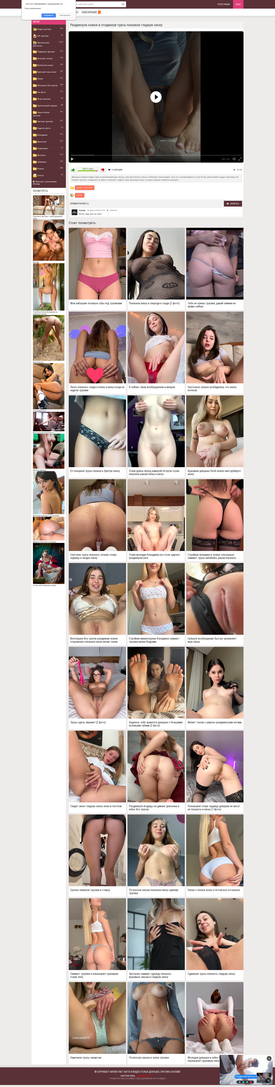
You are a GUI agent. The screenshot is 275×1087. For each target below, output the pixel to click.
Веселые (41, 155)
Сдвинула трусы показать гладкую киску (211, 973)
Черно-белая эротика (41, 114)
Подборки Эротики (46, 52)
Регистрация (224, 4)
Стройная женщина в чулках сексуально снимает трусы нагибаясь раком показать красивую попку (212, 556)
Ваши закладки (91, 12)
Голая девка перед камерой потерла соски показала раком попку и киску (154, 472)
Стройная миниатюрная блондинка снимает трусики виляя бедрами (154, 640)
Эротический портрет (47, 105)
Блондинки (42, 135)
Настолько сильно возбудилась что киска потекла (212, 388)
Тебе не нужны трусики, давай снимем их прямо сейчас (212, 305)
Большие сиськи (44, 58)
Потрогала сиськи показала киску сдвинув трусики (153, 891)
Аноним (82, 210)
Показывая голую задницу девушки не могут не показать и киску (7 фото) (214, 808)
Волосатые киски (45, 65)
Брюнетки (41, 142)
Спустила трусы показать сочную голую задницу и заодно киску (93, 556)
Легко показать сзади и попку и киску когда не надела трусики (97, 388)
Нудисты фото (44, 128)
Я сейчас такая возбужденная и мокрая (152, 387)
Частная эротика (45, 121)
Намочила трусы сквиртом (85, 1057)
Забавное (41, 162)
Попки (40, 78)
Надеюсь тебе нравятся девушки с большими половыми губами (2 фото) (155, 724)
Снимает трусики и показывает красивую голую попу (94, 975)
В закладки (117, 170)
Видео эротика (44, 29)
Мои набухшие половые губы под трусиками (96, 303)
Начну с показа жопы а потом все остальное (214, 890)
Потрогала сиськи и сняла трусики (149, 1057)
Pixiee (79, 195)
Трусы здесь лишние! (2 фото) (88, 722)
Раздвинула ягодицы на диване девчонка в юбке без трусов (154, 808)
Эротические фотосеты (41, 44)
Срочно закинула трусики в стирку (90, 890)
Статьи (40, 175)
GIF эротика (43, 36)
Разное (40, 168)
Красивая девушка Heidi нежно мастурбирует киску (214, 472)
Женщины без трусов (47, 85)
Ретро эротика (44, 99)
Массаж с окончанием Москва (45, 182)
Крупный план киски (46, 72)
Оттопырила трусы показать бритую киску (95, 471)
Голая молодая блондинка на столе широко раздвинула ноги (154, 556)
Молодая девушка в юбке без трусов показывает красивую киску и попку (210, 1059)
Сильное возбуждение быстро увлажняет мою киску (212, 640)
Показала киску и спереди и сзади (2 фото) (154, 303)
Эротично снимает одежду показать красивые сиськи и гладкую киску (150, 975)
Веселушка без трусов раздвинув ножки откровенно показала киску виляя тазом (94, 640)
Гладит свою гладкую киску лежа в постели (96, 806)
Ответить (113, 210)
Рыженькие (42, 148)
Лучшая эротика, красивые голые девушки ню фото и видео (137, 1078)
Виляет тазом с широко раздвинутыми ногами (215, 722)
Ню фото (41, 92)
